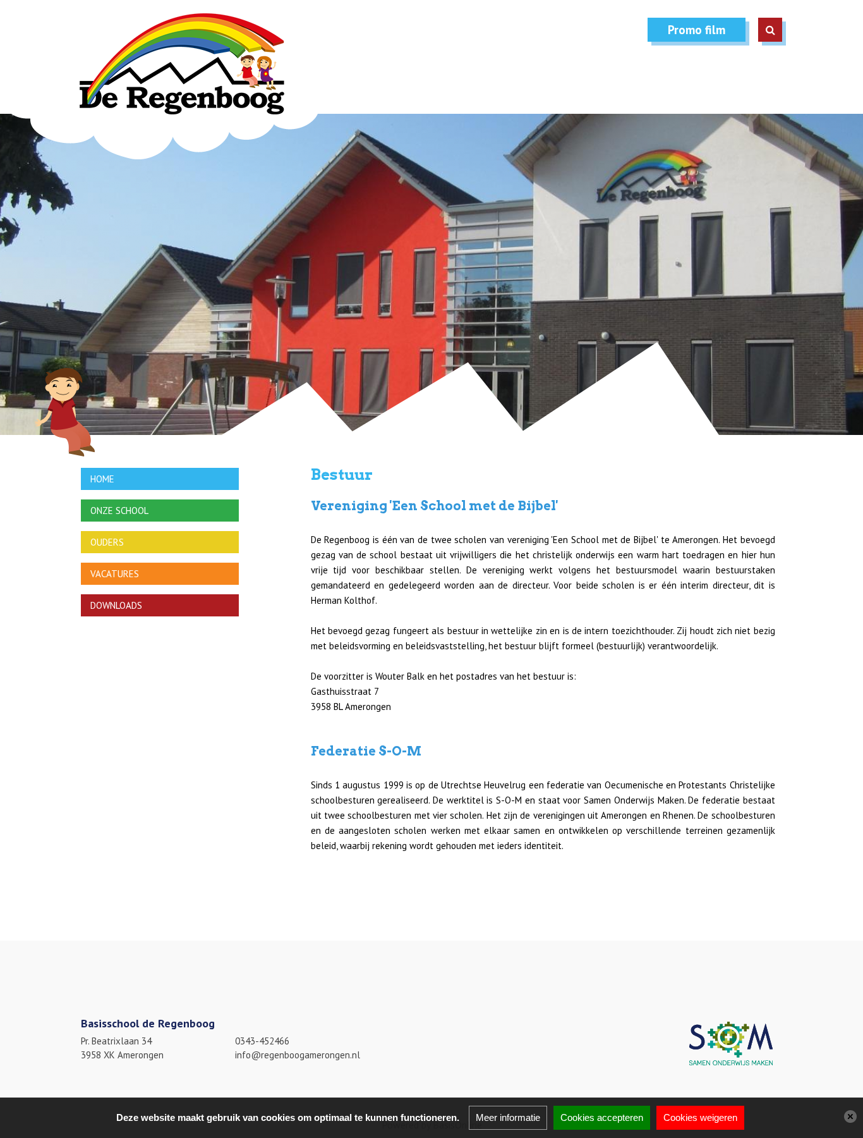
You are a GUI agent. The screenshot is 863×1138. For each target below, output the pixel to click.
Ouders (107, 542)
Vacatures (114, 574)
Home (102, 479)
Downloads (116, 605)
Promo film (696, 29)
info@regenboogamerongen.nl (297, 1055)
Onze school (119, 511)
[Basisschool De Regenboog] (166, 86)
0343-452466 (262, 1041)
